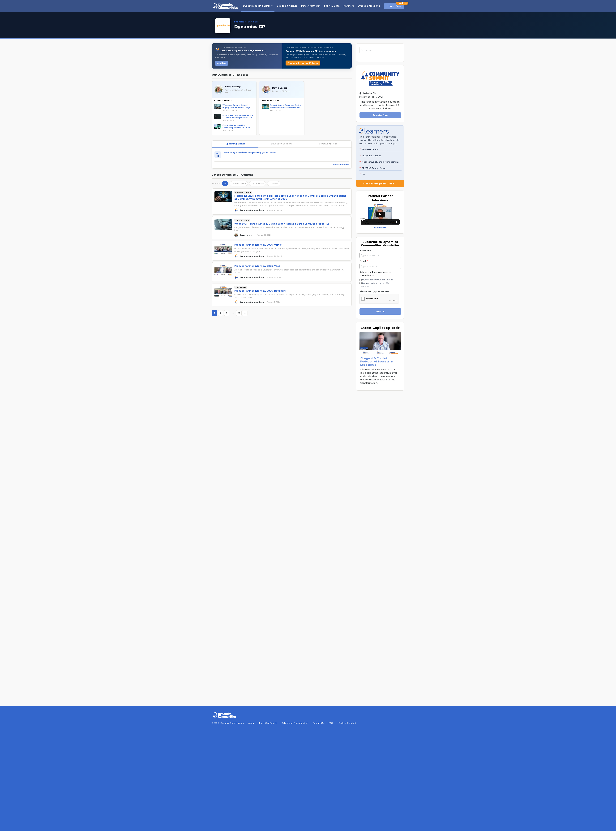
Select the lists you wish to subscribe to (375, 274)
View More (380, 227)
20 (239, 314)
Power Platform (310, 5)
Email (363, 261)
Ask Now (221, 63)
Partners (348, 5)
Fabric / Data (332, 5)
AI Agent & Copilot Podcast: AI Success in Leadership (376, 361)
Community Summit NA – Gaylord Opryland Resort (249, 152)
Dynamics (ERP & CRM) (256, 5)
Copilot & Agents (287, 5)
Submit (380, 311)
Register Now (380, 115)
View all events (341, 164)
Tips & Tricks (257, 183)
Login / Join (394, 6)
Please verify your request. (376, 291)
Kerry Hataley (233, 86)
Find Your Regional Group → (380, 183)
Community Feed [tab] (328, 144)
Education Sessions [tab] (281, 144)
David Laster (279, 88)
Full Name (365, 250)
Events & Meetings (369, 5)
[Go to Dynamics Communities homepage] (225, 6)
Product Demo (239, 183)
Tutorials (273, 183)
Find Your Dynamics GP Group (303, 63)
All (225, 183)
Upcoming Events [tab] (235, 144)
